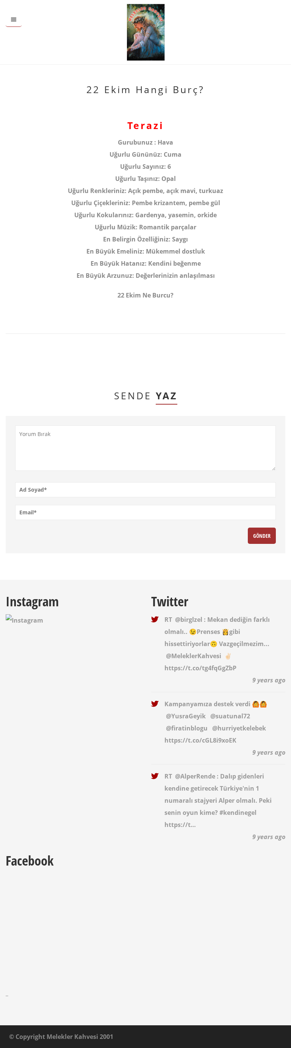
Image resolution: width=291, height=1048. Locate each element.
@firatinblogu (187, 728)
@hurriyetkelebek (239, 728)
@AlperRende (195, 776)
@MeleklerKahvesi (193, 656)
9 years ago (268, 680)
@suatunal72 (230, 716)
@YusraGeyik (186, 716)
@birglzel (188, 619)
